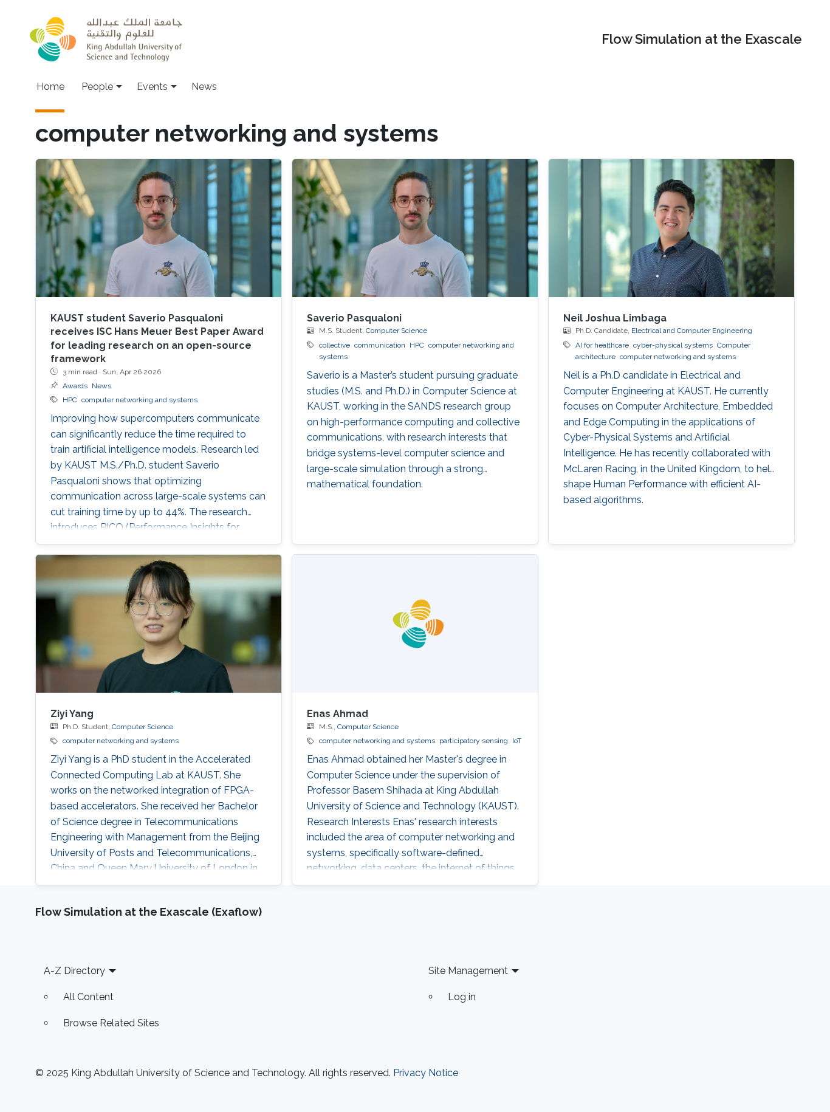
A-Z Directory (74, 970)
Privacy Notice (425, 1073)
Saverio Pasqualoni (354, 318)
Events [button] (152, 86)
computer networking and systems (139, 400)
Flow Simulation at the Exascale (702, 39)
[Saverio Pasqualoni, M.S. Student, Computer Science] (415, 228)
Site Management (468, 970)
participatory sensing (473, 740)
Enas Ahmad (337, 713)
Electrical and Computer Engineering (691, 330)
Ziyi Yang (72, 713)
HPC (70, 400)
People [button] (97, 86)
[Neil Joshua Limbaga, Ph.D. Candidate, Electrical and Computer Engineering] (671, 228)
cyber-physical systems (673, 345)
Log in (462, 997)
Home (50, 86)
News (204, 86)
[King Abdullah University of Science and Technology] (105, 39)
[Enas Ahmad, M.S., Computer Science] (415, 624)
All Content (88, 997)
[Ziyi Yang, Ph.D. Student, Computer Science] (158, 624)
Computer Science (396, 330)
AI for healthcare (602, 345)
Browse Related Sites (111, 1023)
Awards (75, 386)
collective (334, 345)
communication (379, 345)
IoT (516, 740)
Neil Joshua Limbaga (615, 318)
